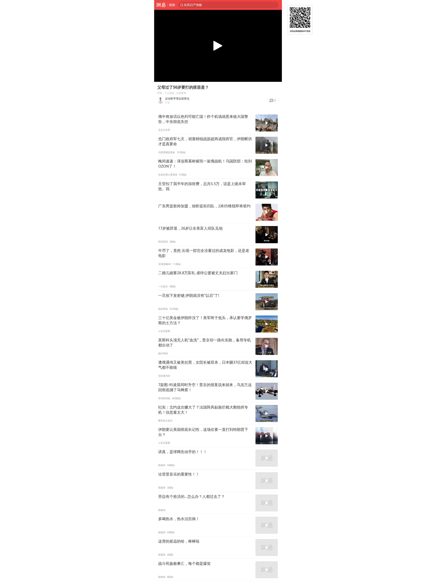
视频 (172, 5)
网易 (161, 5)
